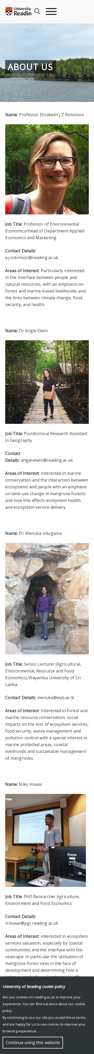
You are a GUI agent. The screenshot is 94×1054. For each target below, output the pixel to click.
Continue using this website (33, 1042)
